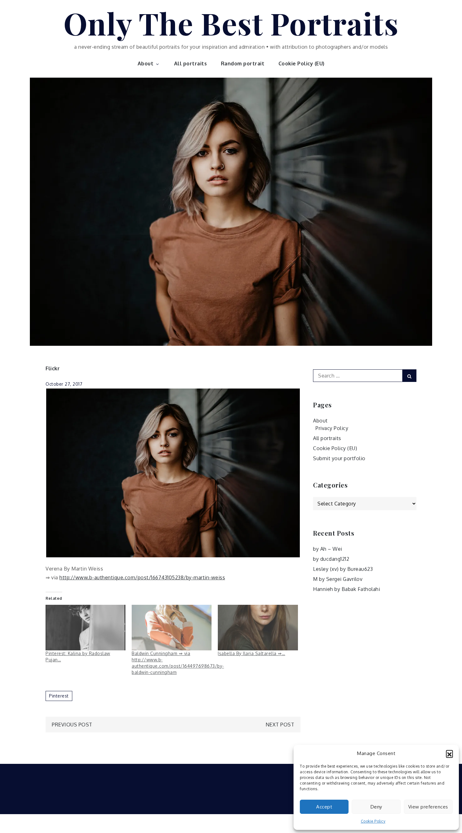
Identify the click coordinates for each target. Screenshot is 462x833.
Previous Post (72, 724)
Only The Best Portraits (231, 23)
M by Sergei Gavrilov (337, 579)
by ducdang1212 (331, 559)
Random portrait (243, 63)
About (146, 63)
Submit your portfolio (339, 458)
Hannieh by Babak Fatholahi (346, 589)
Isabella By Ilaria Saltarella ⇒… (251, 653)
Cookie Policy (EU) (301, 63)
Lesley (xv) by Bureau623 (343, 569)
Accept (324, 807)
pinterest (59, 695)
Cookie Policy (373, 821)
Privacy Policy (332, 428)
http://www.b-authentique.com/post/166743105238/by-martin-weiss (142, 577)
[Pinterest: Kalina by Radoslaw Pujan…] (85, 627)
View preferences (428, 807)
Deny (376, 807)
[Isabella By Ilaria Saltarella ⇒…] (258, 627)
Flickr (53, 368)
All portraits (190, 63)
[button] (449, 753)
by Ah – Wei (327, 549)
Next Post (280, 724)
